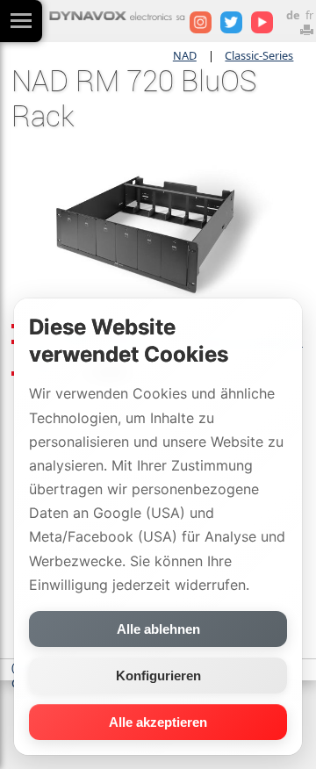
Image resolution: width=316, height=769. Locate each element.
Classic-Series (259, 55)
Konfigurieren (158, 675)
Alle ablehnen (158, 629)
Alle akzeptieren (158, 722)
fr (309, 15)
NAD (185, 55)
